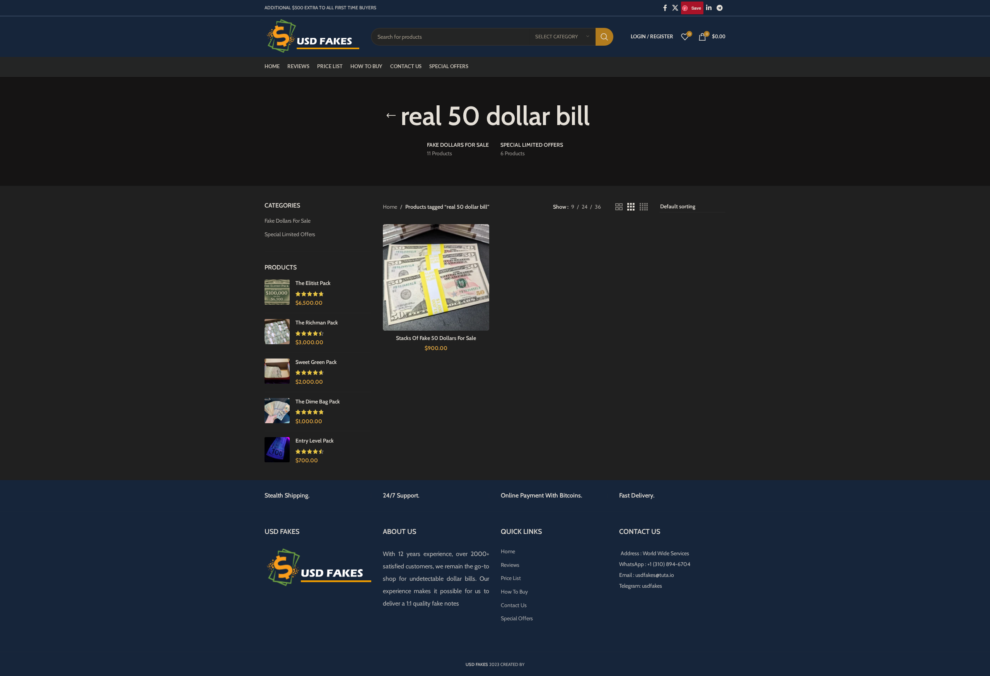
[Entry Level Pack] (277, 451)
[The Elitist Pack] (277, 293)
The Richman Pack (316, 322)
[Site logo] (312, 36)
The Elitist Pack (313, 283)
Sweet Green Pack (316, 362)
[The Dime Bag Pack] (277, 412)
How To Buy (514, 591)
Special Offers (517, 618)
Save (696, 8)
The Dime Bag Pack (317, 401)
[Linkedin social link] (708, 8)
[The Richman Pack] (277, 333)
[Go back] (391, 116)
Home (390, 206)
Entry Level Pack (314, 440)
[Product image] (436, 277)
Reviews (510, 564)
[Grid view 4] (644, 207)
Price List (511, 578)
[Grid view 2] (619, 207)
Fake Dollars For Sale (288, 220)
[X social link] (675, 8)
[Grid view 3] (631, 207)
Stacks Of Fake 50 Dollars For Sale (436, 338)
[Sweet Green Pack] (277, 372)
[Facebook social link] (665, 8)
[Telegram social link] (719, 8)
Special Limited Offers (290, 234)
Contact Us (514, 605)
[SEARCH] (604, 37)
